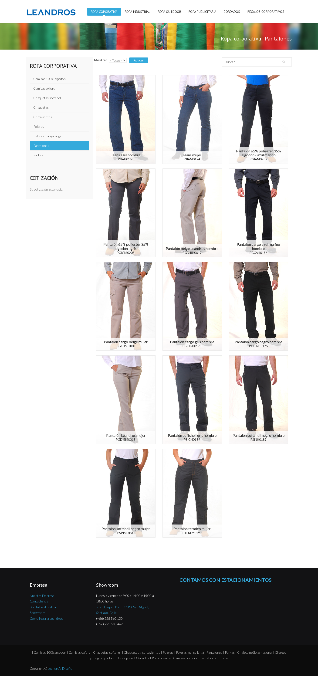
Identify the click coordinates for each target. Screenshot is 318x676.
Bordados (232, 12)
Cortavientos (42, 117)
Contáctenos (39, 601)
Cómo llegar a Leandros (46, 618)
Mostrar (100, 60)
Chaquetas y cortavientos (142, 652)
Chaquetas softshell (47, 98)
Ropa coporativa (104, 12)
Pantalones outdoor (214, 658)
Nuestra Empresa (42, 596)
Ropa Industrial (137, 12)
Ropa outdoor (169, 12)
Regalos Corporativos (265, 12)
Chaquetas (41, 107)
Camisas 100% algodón (49, 79)
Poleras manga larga (47, 136)
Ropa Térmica (161, 658)
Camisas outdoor (185, 658)
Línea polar (125, 658)
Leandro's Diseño (60, 668)
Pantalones (41, 146)
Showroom (37, 613)
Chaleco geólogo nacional (254, 652)
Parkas (38, 155)
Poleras (38, 126)
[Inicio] (53, 12)
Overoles (142, 658)
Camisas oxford (44, 88)
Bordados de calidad (44, 607)
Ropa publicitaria (202, 12)
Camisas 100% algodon (50, 652)
